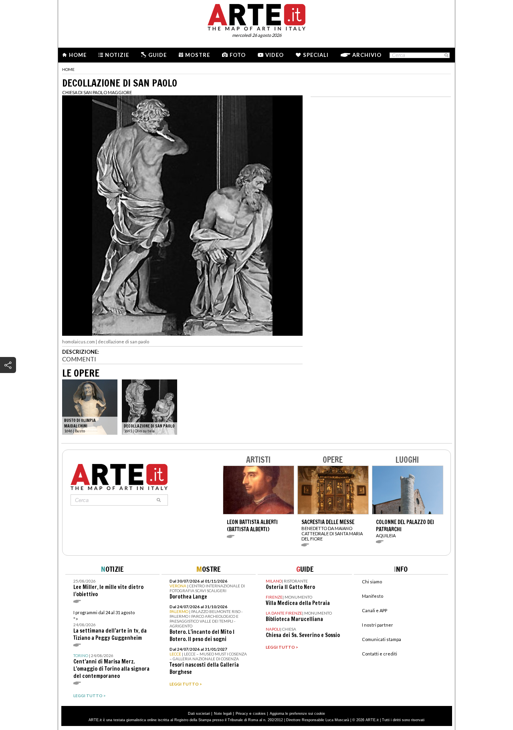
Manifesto (372, 596)
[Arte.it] (256, 16)
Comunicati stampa (381, 639)
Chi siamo (372, 581)
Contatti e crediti (379, 653)
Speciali (316, 55)
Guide (157, 55)
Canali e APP (374, 610)
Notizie (117, 55)
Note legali (223, 714)
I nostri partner (377, 624)
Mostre (197, 55)
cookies (259, 714)
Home (78, 55)
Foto (238, 55)
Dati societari (199, 714)
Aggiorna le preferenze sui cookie (297, 714)
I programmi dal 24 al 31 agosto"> (110, 625)
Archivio (367, 55)
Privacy (242, 714)
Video (274, 55)
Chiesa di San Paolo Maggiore (97, 92)
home (68, 69)
